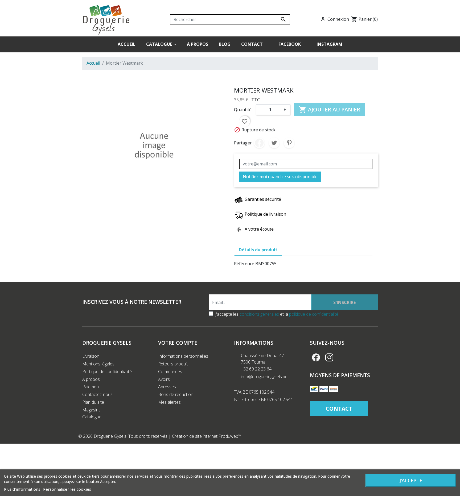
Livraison (90, 356)
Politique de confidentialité (107, 371)
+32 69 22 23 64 (256, 369)
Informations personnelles (183, 356)
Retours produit (173, 364)
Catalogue (91, 417)
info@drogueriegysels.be (264, 377)
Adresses (167, 387)
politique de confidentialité (313, 314)
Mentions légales (98, 364)
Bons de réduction (175, 394)
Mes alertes (169, 402)
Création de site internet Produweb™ (206, 436)
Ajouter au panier (329, 110)
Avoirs (164, 379)
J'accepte (411, 480)
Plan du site (93, 402)
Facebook (316, 357)
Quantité (243, 109)
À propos (91, 379)
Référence (244, 263)
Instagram (329, 357)
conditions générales (259, 314)
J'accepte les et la (276, 314)
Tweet (274, 142)
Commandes (170, 371)
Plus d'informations (22, 489)
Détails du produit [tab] (258, 250)
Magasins (91, 410)
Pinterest (289, 142)
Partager (259, 142)
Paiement (91, 387)
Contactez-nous (97, 394)
